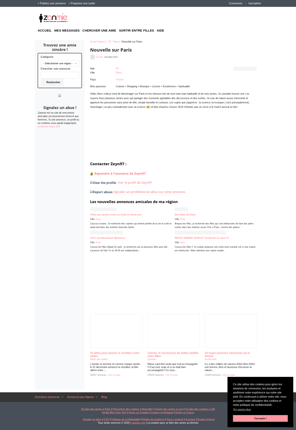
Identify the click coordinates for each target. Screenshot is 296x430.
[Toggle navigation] (62, 397)
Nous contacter (175, 419)
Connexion (235, 3)
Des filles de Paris (185, 214)
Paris (119, 72)
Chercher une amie (99, 30)
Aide (160, 30)
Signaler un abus (92, 419)
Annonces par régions (80, 397)
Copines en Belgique (161, 412)
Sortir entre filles (136, 30)
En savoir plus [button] (242, 409)
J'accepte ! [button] (260, 418)
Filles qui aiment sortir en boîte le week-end (115, 214)
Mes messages (67, 30)
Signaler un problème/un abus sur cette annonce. (149, 192)
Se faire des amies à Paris (95, 409)
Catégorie (47, 56)
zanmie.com (138, 422)
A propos (190, 419)
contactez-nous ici (48, 126)
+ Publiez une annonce (52, 3)
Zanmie (151, 359)
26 (117, 68)
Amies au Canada (138, 412)
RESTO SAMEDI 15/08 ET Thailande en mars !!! (202, 238)
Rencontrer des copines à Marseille (132, 409)
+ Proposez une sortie (82, 3)
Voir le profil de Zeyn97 (134, 182)
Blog (104, 397)
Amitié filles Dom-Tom (114, 412)
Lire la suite (114, 375)
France (120, 79)
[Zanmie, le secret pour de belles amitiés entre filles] (173, 331)
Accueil (45, 30)
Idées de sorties (99, 359)
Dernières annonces (47, 397)
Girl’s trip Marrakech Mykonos (107, 238)
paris (182, 242)
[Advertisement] (227, 18)
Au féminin (211, 359)
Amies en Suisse (184, 412)
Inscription (255, 3)
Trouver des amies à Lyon (168, 409)
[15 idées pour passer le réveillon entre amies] (116, 331)
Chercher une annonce (55, 68)
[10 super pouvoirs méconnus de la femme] (231, 331)
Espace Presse (206, 419)
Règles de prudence (153, 419)
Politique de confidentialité (125, 419)
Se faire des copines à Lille (200, 409)
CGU (106, 419)
